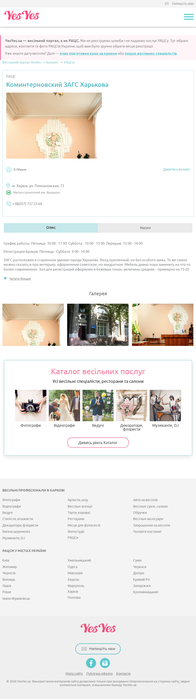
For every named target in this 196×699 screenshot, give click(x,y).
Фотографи (31, 425)
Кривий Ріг (141, 580)
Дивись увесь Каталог (98, 442)
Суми (137, 560)
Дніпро (138, 573)
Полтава (74, 598)
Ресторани (76, 519)
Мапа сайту (74, 674)
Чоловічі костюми (147, 532)
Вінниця (8, 580)
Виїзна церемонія (16, 532)
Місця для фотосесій (84, 525)
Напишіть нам (183, 4)
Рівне (6, 592)
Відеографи (64, 425)
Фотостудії (76, 532)
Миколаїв (75, 573)
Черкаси (139, 567)
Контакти (123, 674)
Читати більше (20, 279)
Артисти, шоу (78, 500)
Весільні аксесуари (148, 519)
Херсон (73, 580)
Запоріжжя (142, 586)
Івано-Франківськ (16, 599)
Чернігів (9, 573)
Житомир (9, 567)
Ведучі (98, 425)
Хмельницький (79, 560)
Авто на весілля (145, 500)
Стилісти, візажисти (17, 519)
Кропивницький (145, 592)
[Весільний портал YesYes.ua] (21, 17)
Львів (6, 586)
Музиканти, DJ (165, 425)
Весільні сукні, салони (150, 506)
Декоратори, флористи (131, 427)
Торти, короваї (79, 513)
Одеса (72, 567)
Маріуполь (76, 586)
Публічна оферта (99, 674)
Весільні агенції (80, 506)
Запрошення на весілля (151, 525)
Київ (5, 560)
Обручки (140, 513)
